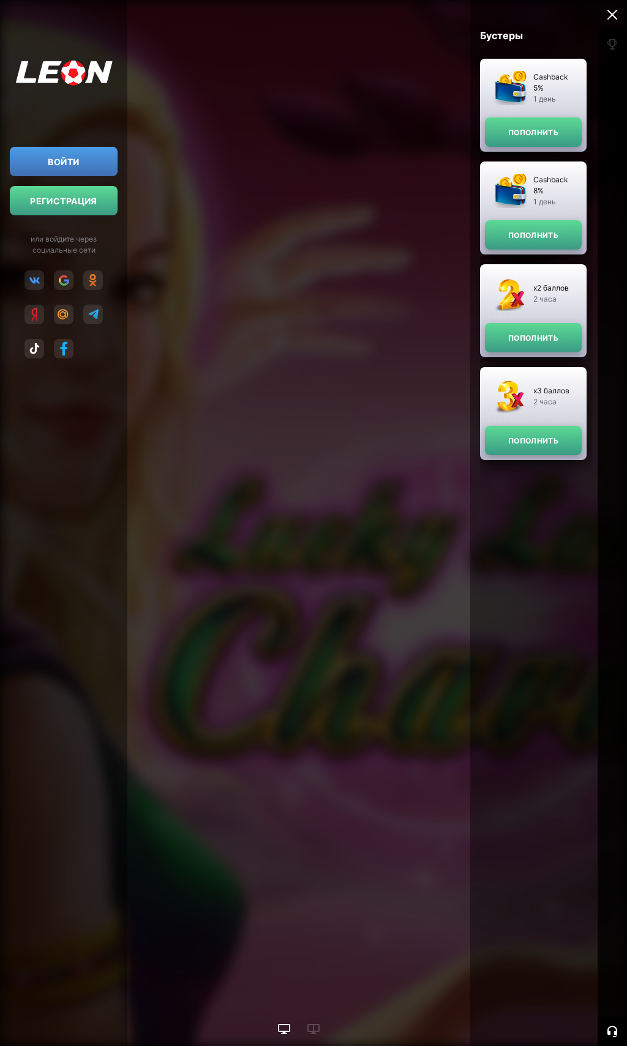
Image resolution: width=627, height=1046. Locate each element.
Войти (63, 162)
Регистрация (63, 201)
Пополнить (533, 132)
